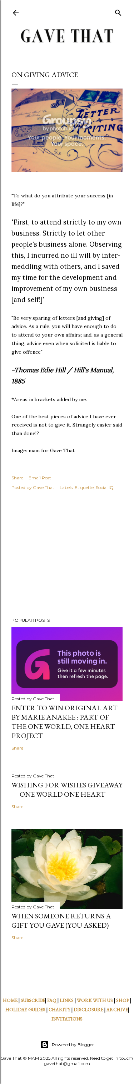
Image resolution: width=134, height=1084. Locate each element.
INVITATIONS (67, 1019)
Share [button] (17, 477)
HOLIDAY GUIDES (25, 1010)
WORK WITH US (95, 1000)
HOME (10, 1000)
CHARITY (59, 1010)
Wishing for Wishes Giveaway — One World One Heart (67, 789)
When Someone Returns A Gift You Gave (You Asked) (61, 920)
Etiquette (84, 487)
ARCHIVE (117, 1010)
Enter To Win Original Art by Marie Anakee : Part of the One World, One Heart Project (64, 721)
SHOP (122, 1000)
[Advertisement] (67, 555)
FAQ (51, 1000)
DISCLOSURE (88, 1010)
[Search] (118, 11)
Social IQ (105, 487)
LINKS (67, 1000)
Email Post (40, 477)
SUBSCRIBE (33, 1000)
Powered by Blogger (73, 1044)
